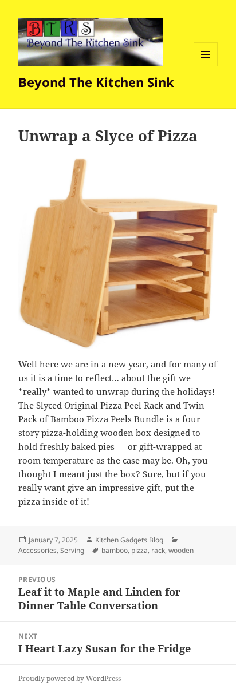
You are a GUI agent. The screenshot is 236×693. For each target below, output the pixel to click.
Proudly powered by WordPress (69, 678)
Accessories (37, 550)
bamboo (114, 550)
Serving (72, 550)
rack (158, 550)
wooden (181, 550)
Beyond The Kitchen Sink (96, 81)
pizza (139, 550)
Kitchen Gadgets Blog (129, 540)
